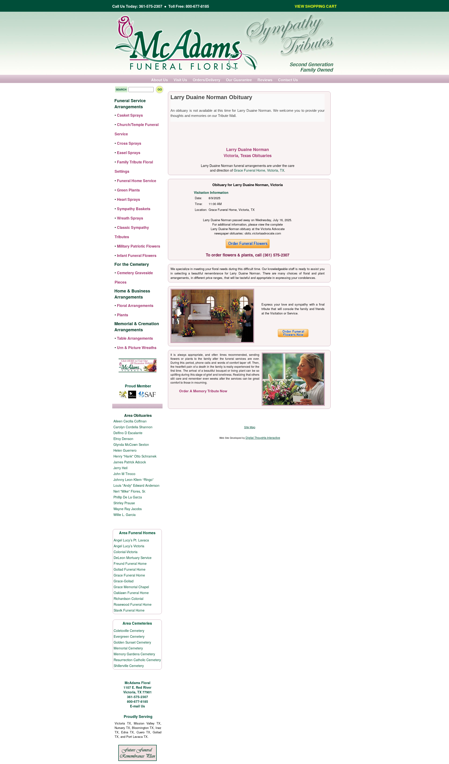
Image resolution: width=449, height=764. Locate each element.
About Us (159, 80)
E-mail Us (137, 706)
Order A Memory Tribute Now (203, 390)
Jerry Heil (120, 467)
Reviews (264, 80)
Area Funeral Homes (137, 532)
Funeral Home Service (136, 180)
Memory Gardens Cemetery (134, 654)
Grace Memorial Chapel (131, 586)
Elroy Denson (123, 438)
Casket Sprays (130, 115)
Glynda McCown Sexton (131, 444)
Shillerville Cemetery (129, 665)
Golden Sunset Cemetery (132, 642)
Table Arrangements (135, 338)
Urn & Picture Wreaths (136, 347)
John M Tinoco (124, 473)
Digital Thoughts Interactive (263, 438)
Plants (122, 314)
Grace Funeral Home (129, 575)
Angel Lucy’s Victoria (129, 546)
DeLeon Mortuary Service (133, 557)
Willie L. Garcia (124, 514)
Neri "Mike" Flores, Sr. (129, 491)
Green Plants (128, 190)
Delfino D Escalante (127, 432)
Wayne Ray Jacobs (127, 508)
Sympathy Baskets (133, 208)
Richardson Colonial (128, 598)
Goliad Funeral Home (129, 569)
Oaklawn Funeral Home (131, 592)
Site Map (249, 427)
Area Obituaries (138, 415)
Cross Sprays (129, 143)
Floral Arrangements (135, 305)
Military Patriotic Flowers (138, 246)
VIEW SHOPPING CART (316, 6)
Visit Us (180, 80)
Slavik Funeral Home (129, 610)
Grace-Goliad (124, 581)
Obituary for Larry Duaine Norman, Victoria (247, 184)
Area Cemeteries (137, 623)
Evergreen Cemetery (129, 636)
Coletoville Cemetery (129, 630)
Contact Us (288, 80)
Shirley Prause (124, 503)
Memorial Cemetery (128, 648)
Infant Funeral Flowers (136, 255)
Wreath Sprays (130, 218)
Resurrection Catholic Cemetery (137, 659)
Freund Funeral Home (130, 563)
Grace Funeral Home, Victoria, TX (259, 170)
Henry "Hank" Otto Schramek (134, 456)
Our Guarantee (239, 80)
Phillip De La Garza (127, 497)
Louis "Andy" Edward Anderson (136, 485)
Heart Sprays (128, 199)
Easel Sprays (128, 152)
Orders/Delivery (206, 80)
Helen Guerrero (125, 450)
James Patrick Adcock (129, 462)
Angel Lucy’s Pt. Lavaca (131, 540)
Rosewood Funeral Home (133, 604)
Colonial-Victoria (126, 551)
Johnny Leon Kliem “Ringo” (133, 479)
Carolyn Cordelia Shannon (132, 427)
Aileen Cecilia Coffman (130, 421)
